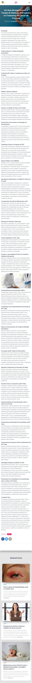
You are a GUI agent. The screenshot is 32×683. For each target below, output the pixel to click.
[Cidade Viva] (10, 2)
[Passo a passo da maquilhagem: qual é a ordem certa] (16, 572)
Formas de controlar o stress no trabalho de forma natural (14, 627)
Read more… (7, 598)
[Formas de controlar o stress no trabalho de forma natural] (16, 612)
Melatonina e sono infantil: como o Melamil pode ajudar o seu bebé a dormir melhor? (15, 667)
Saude (9, 534)
